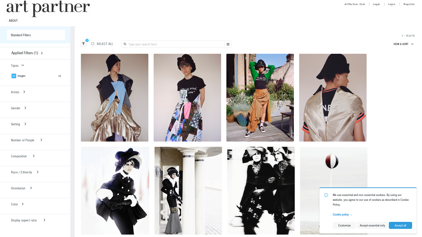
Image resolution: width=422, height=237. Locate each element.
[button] (83, 43)
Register (409, 4)
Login (392, 4)
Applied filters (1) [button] (24, 52)
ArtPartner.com (355, 4)
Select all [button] (105, 44)
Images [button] (21, 75)
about (13, 21)
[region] (114, 98)
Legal (376, 4)
